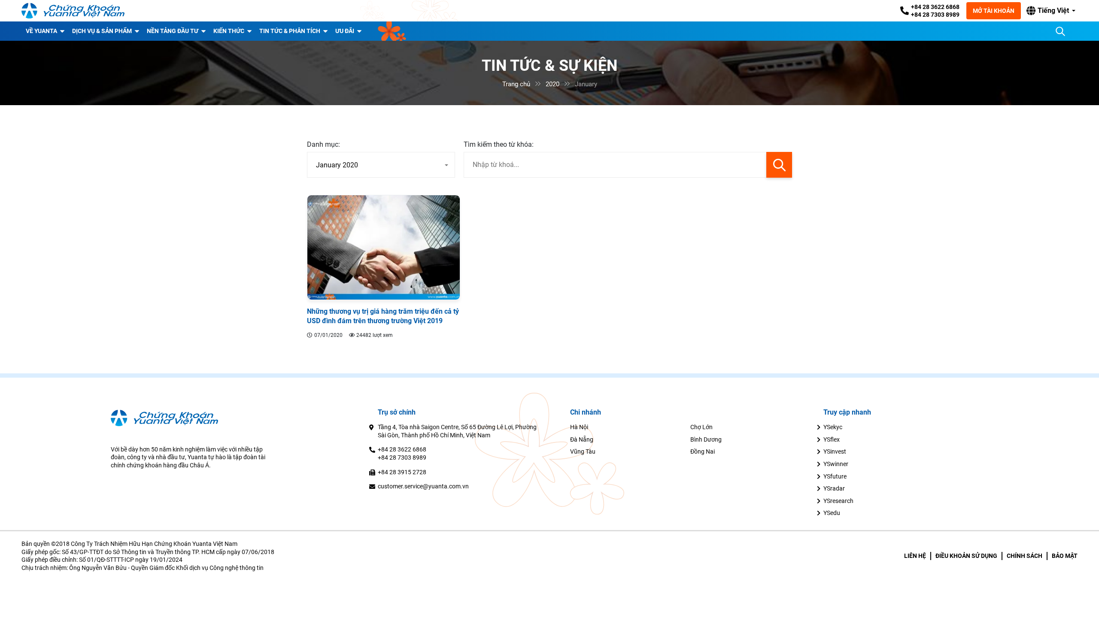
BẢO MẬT (1065, 555)
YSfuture (835, 476)
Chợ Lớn (701, 427)
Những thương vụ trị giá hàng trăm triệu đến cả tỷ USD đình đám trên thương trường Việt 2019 (383, 316)
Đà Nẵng (581, 439)
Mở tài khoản (993, 10)
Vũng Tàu (582, 451)
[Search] (1060, 31)
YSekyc (832, 427)
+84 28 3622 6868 (935, 6)
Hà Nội (579, 427)
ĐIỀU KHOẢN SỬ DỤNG (966, 555)
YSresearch (838, 500)
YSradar (834, 488)
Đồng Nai (702, 451)
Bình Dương (706, 439)
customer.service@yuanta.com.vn (423, 486)
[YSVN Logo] (72, 10)
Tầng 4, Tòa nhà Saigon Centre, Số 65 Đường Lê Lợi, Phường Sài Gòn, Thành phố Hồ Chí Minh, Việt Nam (457, 431)
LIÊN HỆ (915, 555)
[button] (1051, 10)
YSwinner (835, 463)
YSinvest (834, 451)
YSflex (831, 439)
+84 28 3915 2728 (402, 472)
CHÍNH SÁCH (1024, 555)
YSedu (831, 512)
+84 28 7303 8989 (935, 14)
